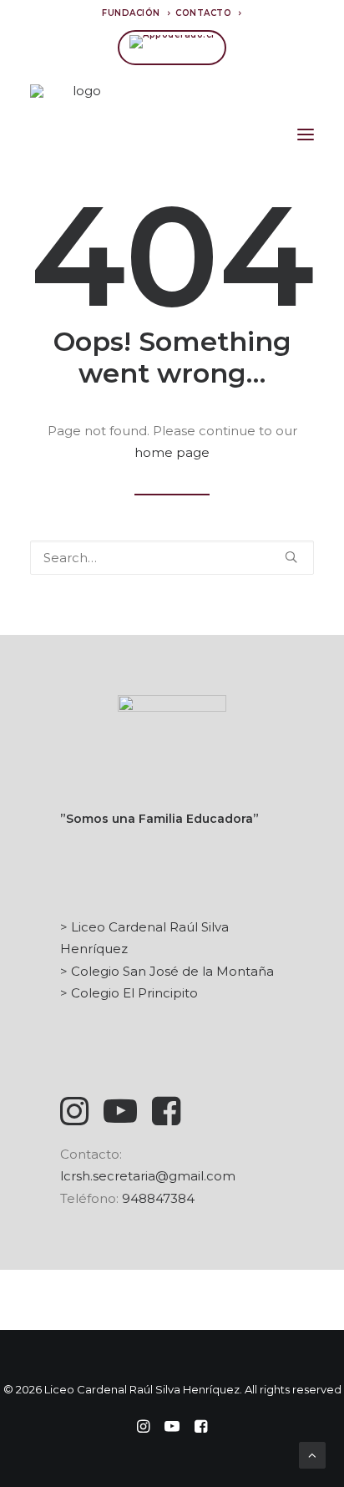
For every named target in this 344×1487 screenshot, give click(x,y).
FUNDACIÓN (131, 13)
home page (172, 452)
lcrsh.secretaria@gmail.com (147, 1176)
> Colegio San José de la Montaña (167, 971)
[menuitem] (136, 13)
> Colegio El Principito (129, 993)
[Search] (172, 557)
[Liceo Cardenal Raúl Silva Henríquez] (80, 134)
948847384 (158, 1198)
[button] (305, 134)
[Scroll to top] (312, 1454)
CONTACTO (203, 13)
